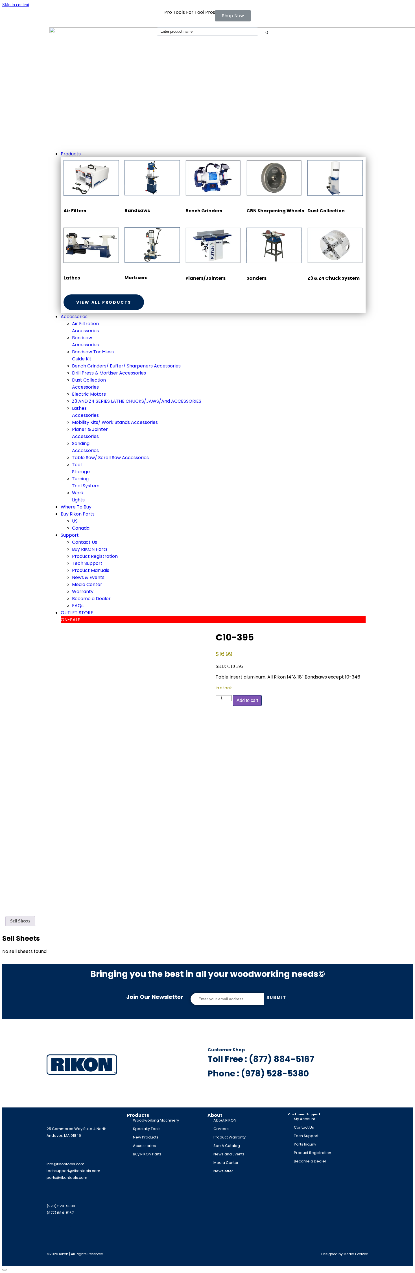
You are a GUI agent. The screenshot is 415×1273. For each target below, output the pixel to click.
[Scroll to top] (4, 1269)
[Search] (254, 31)
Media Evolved (356, 1254)
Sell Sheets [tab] (20, 921)
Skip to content (15, 4)
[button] (213, 153)
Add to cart (247, 700)
